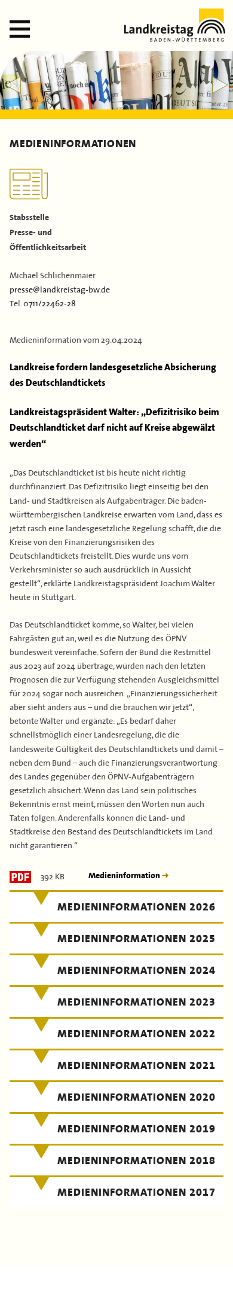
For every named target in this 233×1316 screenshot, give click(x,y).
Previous (13, 85)
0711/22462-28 (49, 302)
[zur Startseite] (174, 38)
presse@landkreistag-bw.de (60, 288)
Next (220, 85)
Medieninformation (125, 875)
